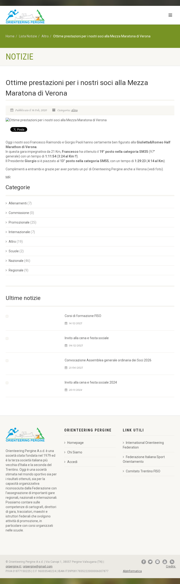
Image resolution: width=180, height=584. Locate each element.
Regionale (16, 270)
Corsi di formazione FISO (83, 316)
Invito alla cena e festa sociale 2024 (91, 382)
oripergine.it (14, 566)
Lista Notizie (28, 36)
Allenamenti (18, 203)
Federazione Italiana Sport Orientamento (144, 459)
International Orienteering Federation (143, 445)
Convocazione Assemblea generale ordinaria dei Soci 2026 (108, 360)
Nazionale (16, 261)
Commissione (19, 213)
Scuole (14, 251)
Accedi (72, 462)
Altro (45, 36)
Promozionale (19, 222)
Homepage (75, 443)
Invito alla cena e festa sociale (87, 338)
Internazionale (19, 232)
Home (10, 36)
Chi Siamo (74, 452)
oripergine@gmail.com (37, 566)
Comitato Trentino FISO (143, 471)
